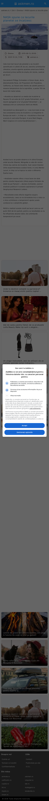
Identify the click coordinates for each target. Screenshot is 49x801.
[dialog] (25, 400)
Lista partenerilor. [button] (35, 408)
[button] (24, 395)
